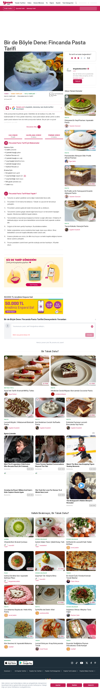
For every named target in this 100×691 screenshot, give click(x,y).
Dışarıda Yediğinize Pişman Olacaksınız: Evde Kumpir (77, 644)
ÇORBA (6, 539)
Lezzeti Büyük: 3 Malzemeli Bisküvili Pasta (18, 423)
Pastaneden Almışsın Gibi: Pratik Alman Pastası (78, 157)
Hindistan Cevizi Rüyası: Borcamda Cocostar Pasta (71, 391)
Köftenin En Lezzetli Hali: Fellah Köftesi (79, 543)
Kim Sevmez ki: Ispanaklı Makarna (18, 643)
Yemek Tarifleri (20, 3)
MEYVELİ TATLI (9, 388)
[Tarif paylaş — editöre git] (33, 271)
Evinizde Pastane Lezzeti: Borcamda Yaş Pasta (76, 423)
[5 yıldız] (84, 58)
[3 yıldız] (78, 58)
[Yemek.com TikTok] (76, 663)
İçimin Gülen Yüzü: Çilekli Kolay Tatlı (49, 542)
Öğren (52, 3)
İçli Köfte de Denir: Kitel (44, 610)
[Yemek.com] (8, 3)
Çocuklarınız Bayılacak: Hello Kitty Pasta (18, 611)
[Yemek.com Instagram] (72, 663)
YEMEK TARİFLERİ (16, 93)
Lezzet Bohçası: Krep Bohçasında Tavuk (49, 644)
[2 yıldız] (75, 58)
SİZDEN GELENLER (41, 539)
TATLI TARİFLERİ (29, 93)
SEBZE (68, 640)
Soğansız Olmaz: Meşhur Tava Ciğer (78, 611)
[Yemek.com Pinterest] (95, 663)
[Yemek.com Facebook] (91, 663)
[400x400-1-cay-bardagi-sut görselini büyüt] (24, 176)
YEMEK (6, 93)
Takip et (77, 81)
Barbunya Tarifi (31, 8)
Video (29, 3)
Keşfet (58, 3)
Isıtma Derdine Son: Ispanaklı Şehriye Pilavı (16, 577)
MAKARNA (7, 640)
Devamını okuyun (78, 78)
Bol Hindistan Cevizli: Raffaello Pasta (47, 423)
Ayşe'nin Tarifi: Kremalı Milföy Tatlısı (19, 391)
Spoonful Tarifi (20, 8)
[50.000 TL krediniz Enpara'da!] (33, 306)
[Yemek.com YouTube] (81, 663)
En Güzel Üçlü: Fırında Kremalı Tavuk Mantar (78, 577)
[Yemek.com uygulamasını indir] (10, 663)
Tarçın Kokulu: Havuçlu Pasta (76, 226)
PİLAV (6, 573)
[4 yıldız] (81, 58)
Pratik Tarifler (8, 8)
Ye (47, 3)
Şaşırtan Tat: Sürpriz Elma (45, 576)
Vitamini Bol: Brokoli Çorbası (15, 542)
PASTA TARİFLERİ (9, 96)
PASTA (67, 117)
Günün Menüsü (38, 3)
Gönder (89, 335)
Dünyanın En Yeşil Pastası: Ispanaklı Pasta (79, 121)
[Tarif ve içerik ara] (76, 3)
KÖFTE (37, 607)
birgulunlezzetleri (80, 69)
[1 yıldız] (72, 58)
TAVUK (68, 573)
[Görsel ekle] (92, 326)
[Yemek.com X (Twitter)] (87, 663)
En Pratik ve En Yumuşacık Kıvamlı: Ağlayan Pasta (79, 192)
